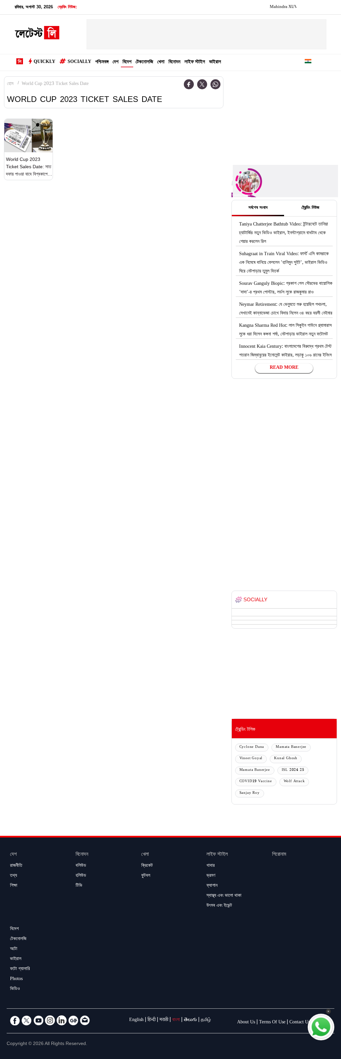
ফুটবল (145, 876)
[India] (308, 62)
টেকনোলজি (144, 62)
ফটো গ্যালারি (20, 969)
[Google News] (73, 1020)
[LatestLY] (37, 34)
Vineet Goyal (251, 759)
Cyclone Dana (251, 747)
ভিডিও (15, 989)
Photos (16, 979)
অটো (13, 949)
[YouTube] (38, 1020)
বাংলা (176, 1020)
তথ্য (13, 876)
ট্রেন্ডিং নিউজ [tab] (310, 208)
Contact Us (299, 1022)
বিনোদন (174, 62)
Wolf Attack (294, 782)
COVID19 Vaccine (255, 782)
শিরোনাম (279, 855)
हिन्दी (152, 1020)
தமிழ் (206, 1020)
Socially (79, 62)
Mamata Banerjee (291, 747)
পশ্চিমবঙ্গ (102, 62)
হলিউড (81, 876)
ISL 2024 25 (293, 770)
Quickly (44, 62)
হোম (10, 84)
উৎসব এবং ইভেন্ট (219, 906)
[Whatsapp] (215, 84)
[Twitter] (202, 84)
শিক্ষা (13, 886)
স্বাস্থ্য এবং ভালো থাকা (223, 896)
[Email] (85, 1020)
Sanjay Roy (249, 793)
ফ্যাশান (211, 886)
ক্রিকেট (147, 866)
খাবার (210, 866)
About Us (246, 1022)
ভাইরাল (215, 62)
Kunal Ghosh (285, 759)
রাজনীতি (16, 866)
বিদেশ (127, 62)
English (136, 1020)
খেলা (161, 62)
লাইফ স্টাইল (194, 62)
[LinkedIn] (62, 1020)
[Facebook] (189, 84)
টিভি (79, 886)
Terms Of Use (272, 1022)
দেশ (116, 62)
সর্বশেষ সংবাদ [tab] (257, 208)
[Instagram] (50, 1020)
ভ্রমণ (210, 876)
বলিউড (81, 866)
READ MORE (284, 368)
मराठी (164, 1020)
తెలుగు (190, 1020)
